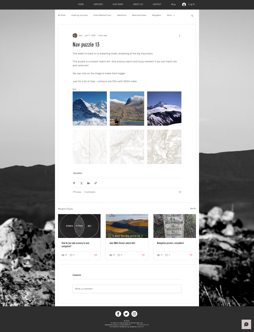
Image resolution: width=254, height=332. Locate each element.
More (169, 15)
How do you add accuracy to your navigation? (75, 244)
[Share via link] (95, 183)
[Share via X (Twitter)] (81, 183)
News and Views (139, 15)
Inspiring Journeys (79, 15)
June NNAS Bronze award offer (122, 243)
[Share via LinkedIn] (88, 183)
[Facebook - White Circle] (118, 314)
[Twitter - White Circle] (126, 314)
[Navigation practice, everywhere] (174, 226)
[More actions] (179, 35)
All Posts (62, 15)
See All (193, 208)
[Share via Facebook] (74, 183)
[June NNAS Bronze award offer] (127, 226)
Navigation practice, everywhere (170, 243)
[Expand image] (90, 108)
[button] (192, 15)
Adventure (121, 15)
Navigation (156, 15)
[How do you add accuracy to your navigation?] (79, 226)
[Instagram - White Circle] (134, 314)
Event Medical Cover (102, 15)
